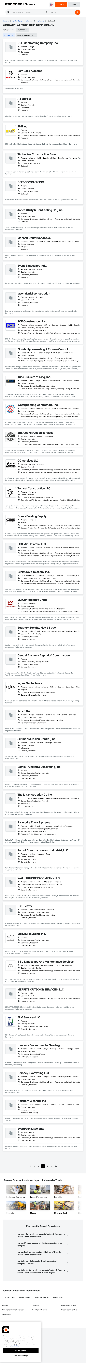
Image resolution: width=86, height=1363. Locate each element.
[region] (20, 1342)
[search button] (77, 12)
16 (56, 1166)
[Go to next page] (60, 1166)
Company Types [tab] (9, 1297)
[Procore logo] (13, 4)
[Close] (38, 1325)
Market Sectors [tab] (24, 1297)
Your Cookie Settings (21, 1356)
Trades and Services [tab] (41, 1297)
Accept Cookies (20, 1350)
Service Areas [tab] (57, 1297)
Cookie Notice (15, 1346)
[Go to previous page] (26, 1166)
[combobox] (61, 12)
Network (30, 4)
